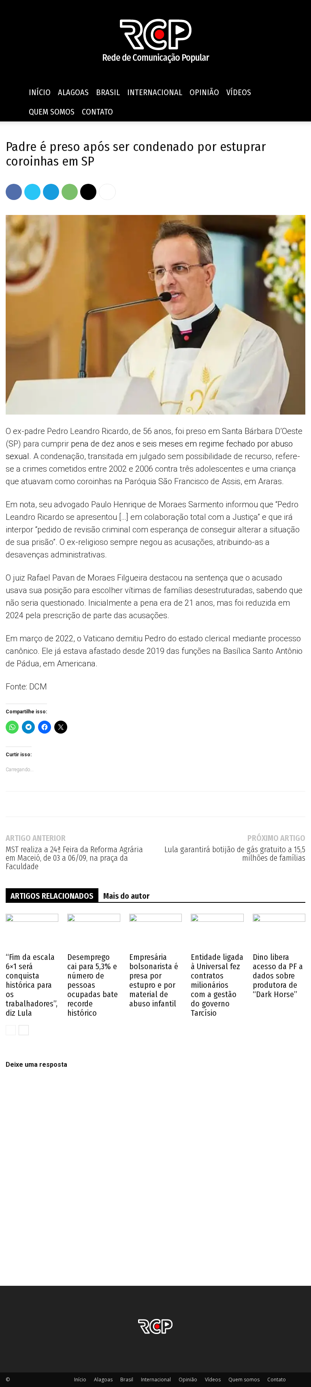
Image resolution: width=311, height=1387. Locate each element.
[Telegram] (51, 192)
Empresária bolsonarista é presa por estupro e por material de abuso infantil (153, 980)
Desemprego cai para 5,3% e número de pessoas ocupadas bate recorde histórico (92, 985)
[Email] (88, 192)
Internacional (154, 92)
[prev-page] (11, 1030)
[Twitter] (32, 192)
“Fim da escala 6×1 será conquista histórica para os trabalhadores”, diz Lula (32, 985)
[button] (295, 92)
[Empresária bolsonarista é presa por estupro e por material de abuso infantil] (155, 932)
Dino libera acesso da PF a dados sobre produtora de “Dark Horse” (278, 975)
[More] (107, 192)
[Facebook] (14, 192)
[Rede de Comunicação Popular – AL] (155, 41)
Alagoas (73, 92)
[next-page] (24, 1030)
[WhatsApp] (70, 192)
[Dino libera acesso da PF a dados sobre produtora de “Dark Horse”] (279, 932)
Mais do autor (126, 896)
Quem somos (52, 112)
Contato (97, 112)
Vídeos (238, 92)
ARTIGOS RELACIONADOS (52, 896)
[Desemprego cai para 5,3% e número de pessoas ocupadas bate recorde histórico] (93, 932)
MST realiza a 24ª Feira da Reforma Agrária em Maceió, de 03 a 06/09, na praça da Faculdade (74, 858)
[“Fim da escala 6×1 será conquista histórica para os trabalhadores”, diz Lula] (32, 932)
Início (40, 92)
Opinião (204, 92)
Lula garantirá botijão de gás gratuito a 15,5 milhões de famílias (234, 853)
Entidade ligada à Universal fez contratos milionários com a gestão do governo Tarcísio (217, 985)
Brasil (108, 92)
